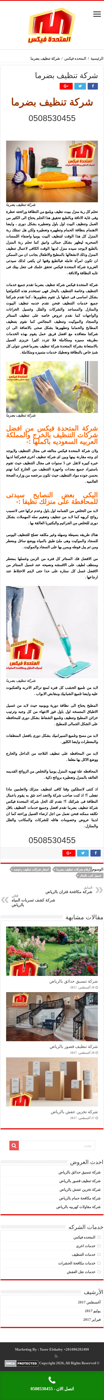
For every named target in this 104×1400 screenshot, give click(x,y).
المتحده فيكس (75, 58)
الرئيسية (97, 58)
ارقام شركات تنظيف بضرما (73, 869)
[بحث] (14, 1145)
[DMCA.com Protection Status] (21, 1363)
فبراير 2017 (92, 1319)
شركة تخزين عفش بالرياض (74, 1111)
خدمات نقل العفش (81, 1272)
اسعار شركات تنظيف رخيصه (31, 869)
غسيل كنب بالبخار (91, 875)
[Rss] (56, 1356)
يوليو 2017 (93, 1311)
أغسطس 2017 (89, 1302)
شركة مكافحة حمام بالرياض (80, 1198)
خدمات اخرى (85, 1246)
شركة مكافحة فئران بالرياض (68, 890)
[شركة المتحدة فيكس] (52, 23)
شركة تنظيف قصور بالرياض (74, 1046)
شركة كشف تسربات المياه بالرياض (33, 900)
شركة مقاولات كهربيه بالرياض (78, 1207)
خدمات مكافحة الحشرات (76, 1263)
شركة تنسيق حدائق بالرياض (73, 981)
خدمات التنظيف (83, 1254)
